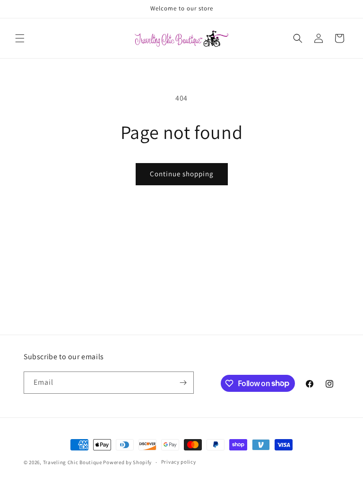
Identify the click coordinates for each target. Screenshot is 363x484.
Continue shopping (182, 173)
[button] (19, 38)
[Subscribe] (183, 383)
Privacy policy (178, 461)
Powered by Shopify (127, 462)
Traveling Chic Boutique (72, 462)
